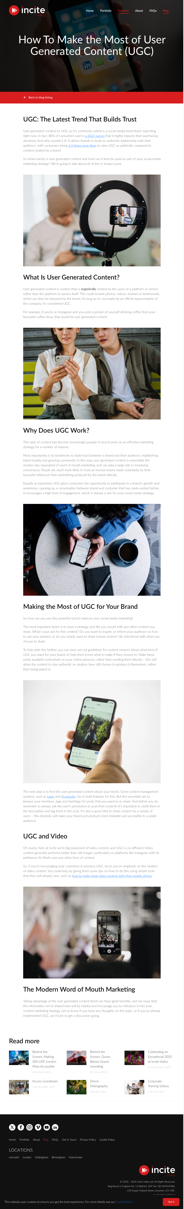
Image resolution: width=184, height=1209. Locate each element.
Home (90, 10)
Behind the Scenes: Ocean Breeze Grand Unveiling (100, 1059)
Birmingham (58, 1157)
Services (123, 10)
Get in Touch (69, 1139)
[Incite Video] (27, 10)
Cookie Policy (107, 1139)
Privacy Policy (88, 1139)
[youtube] (46, 1127)
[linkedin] (55, 1127)
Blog (166, 10)
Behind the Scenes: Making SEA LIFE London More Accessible (44, 1059)
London (27, 1157)
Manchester (75, 1157)
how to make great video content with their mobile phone (112, 876)
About (139, 10)
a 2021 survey (95, 136)
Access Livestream (45, 1081)
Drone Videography (99, 1084)
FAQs (153, 10)
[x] (12, 1127)
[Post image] (19, 1058)
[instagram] (29, 1127)
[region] (92, 1202)
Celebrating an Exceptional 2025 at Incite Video (160, 1056)
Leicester (14, 1157)
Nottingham (41, 1157)
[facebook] (21, 1127)
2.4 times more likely (82, 145)
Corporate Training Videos (158, 1084)
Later (50, 796)
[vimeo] (38, 1127)
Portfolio (105, 10)
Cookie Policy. (125, 1202)
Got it (171, 1202)
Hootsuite (68, 796)
